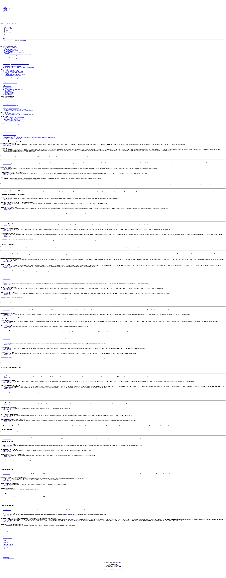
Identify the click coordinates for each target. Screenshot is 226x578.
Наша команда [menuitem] (8, 32)
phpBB (162, 218)
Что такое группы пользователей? (9, 99)
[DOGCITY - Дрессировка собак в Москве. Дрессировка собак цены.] (4, 5)
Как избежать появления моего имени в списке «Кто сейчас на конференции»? (19, 59)
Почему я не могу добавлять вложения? (11, 77)
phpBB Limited (39, 509)
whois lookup (78, 519)
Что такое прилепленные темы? (9, 92)
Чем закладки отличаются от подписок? (11, 124)
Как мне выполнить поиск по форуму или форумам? (13, 117)
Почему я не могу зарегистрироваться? (10, 49)
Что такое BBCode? (7, 86)
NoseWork (5, 9)
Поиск (16, 40)
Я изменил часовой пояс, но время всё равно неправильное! (15, 61)
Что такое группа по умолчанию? (9, 104)
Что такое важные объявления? (9, 90)
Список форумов (7, 38)
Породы (4, 7)
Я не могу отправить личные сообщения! (11, 108)
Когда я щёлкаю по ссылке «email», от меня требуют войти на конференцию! (18, 67)
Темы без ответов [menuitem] (8, 27)
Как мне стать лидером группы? (9, 101)
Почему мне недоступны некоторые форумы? (12, 76)
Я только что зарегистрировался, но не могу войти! (13, 50)
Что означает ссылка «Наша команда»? (10, 105)
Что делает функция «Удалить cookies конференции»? (13, 55)
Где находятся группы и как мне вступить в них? (13, 100)
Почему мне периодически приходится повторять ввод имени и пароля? (17, 54)
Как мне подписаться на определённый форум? (12, 126)
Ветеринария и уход (7, 12)
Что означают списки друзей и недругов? (11, 113)
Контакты (5, 17)
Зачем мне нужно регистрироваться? (10, 47)
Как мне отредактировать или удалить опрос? (12, 75)
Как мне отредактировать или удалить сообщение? (13, 71)
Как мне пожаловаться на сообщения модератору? (13, 79)
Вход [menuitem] (4, 35)
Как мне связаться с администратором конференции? (13, 138)
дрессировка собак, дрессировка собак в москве (113, 569)
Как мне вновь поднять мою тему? (10, 83)
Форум (4, 13)
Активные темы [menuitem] (8, 28)
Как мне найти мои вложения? (9, 132)
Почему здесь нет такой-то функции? (10, 136)
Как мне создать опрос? (7, 73)
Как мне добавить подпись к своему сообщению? (13, 72)
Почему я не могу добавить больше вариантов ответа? (14, 74)
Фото (4, 11)
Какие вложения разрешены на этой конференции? (13, 130)
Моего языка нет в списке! (8, 63)
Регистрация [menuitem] (5, 36)
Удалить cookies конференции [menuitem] (9, 556)
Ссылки (4, 25)
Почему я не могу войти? (8, 51)
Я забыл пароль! (6, 53)
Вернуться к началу (7, 145)
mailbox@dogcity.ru (118, 562)
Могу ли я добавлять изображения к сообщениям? (13, 89)
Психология (5, 15)
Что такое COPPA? (6, 48)
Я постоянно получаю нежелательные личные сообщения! (14, 109)
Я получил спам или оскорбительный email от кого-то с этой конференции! (18, 110)
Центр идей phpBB (69, 514)
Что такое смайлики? (7, 88)
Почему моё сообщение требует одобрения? (11, 81)
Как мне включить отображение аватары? (11, 65)
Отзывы (4, 14)
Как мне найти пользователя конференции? (11, 120)
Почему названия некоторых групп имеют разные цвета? (14, 102)
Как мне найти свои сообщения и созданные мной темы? (14, 121)
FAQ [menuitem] (4, 34)
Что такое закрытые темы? (8, 93)
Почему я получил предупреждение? (10, 78)
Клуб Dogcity (5, 16)
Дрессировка (5, 10)
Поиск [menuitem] (6, 30)
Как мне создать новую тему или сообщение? (12, 70)
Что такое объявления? (7, 91)
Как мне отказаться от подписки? (9, 127)
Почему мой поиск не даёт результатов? (11, 118)
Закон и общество (6, 8)
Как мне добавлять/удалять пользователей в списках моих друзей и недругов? (18, 114)
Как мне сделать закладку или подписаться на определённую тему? (16, 125)
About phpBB (117, 509)
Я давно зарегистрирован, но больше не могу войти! (13, 52)
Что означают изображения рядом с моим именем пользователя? (16, 64)
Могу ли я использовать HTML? (9, 87)
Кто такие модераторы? (7, 98)
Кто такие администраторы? (8, 97)
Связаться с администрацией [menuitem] (8, 558)
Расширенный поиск (22, 40)
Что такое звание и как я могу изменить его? (12, 66)
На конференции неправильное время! (10, 60)
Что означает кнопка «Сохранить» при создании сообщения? (15, 80)
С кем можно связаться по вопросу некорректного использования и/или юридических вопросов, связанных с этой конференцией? (29, 137)
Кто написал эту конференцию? (9, 135)
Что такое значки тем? (7, 94)
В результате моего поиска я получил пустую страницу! (14, 119)
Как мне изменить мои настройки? (10, 58)
